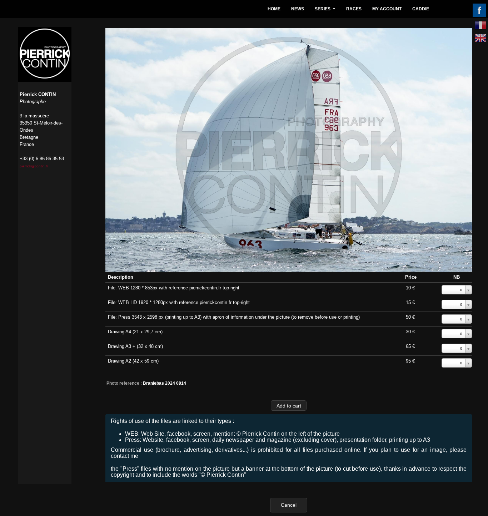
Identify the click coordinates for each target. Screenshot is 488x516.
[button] (289, 405)
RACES (354, 8)
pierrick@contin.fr (34, 166)
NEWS (297, 8)
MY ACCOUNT (387, 8)
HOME (274, 8)
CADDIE (420, 8)
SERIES (326, 10)
